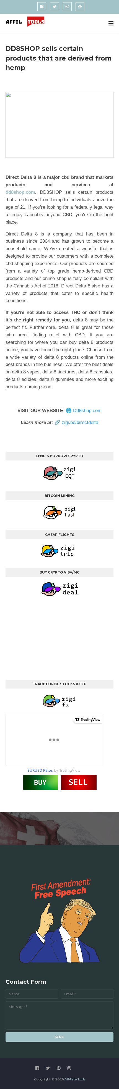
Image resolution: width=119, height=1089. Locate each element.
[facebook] (41, 6)
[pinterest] (80, 6)
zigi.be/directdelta (80, 422)
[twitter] (54, 6)
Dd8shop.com (87, 410)
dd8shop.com (20, 192)
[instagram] (67, 6)
